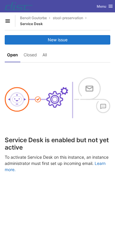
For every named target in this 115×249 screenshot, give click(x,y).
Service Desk (31, 24)
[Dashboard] (18, 6)
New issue (58, 39)
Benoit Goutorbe (33, 18)
